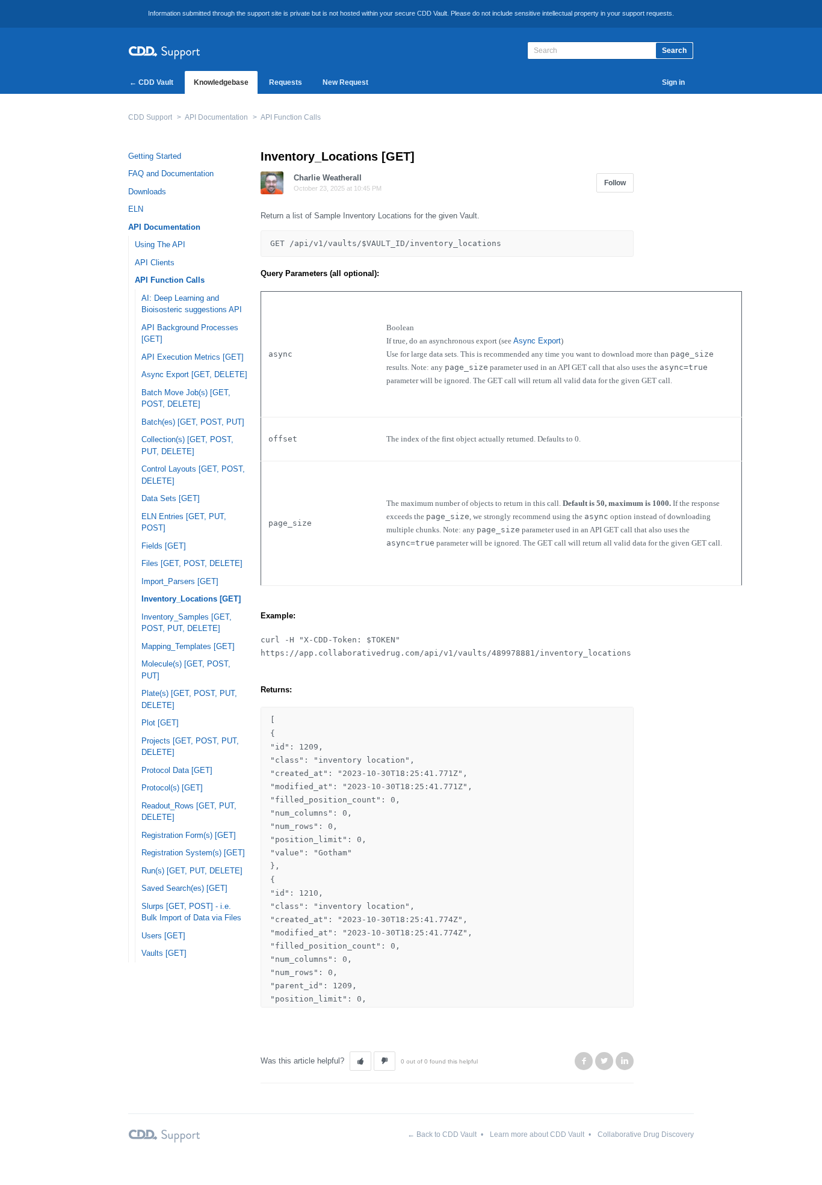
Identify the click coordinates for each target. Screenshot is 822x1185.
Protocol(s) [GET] (172, 787)
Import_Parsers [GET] (179, 581)
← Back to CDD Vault (442, 1134)
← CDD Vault (151, 82)
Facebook (584, 1061)
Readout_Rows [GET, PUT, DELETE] (188, 811)
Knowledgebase (221, 82)
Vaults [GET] (164, 953)
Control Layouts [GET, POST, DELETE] (193, 474)
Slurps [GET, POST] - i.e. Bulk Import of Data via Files (191, 912)
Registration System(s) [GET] (193, 852)
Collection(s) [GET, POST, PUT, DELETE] (187, 445)
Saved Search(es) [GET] (184, 888)
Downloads (147, 191)
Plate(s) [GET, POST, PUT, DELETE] (189, 699)
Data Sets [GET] (170, 498)
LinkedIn (625, 1061)
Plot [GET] (160, 722)
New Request (345, 82)
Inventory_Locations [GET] (191, 598)
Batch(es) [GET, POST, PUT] (192, 421)
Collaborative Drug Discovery (646, 1134)
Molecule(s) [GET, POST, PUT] (185, 669)
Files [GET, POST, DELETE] (192, 563)
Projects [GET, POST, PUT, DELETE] (190, 746)
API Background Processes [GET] (189, 333)
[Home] (164, 50)
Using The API (160, 244)
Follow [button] (615, 183)
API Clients (155, 262)
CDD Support (150, 117)
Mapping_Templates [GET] (188, 646)
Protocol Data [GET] (176, 770)
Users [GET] (163, 935)
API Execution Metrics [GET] (192, 357)
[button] (360, 1061)
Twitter (604, 1061)
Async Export (537, 340)
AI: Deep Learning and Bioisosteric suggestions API (191, 304)
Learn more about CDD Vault (537, 1134)
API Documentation (216, 117)
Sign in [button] (673, 82)
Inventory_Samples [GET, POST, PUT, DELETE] (186, 622)
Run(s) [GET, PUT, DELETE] (192, 870)
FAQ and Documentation (171, 173)
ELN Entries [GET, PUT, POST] (183, 522)
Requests (285, 82)
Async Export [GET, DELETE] (194, 374)
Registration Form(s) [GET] (188, 835)
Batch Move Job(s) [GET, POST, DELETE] (185, 398)
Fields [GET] (163, 545)
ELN (135, 209)
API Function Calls (291, 117)
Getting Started (154, 156)
